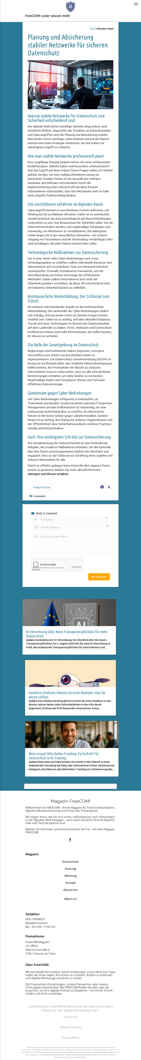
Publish (100, 617)
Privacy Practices (41, 527)
